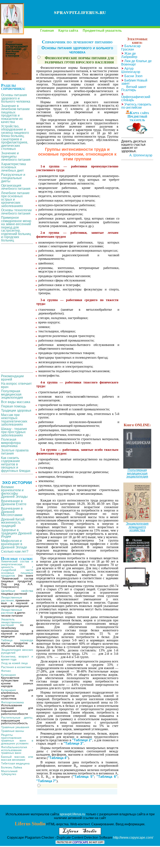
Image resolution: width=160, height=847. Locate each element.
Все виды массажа (15, 402)
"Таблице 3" (74, 743)
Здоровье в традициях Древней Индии (16, 533)
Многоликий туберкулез (9, 772)
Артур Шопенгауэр (130, 70)
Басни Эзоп (133, 76)
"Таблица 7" (46, 781)
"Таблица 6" (107, 776)
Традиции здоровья (16, 410)
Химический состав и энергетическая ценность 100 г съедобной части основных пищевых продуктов (17, 568)
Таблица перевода (17, 640)
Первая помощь (13, 406)
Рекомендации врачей (12, 377)
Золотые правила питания (15, 452)
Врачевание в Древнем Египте (13, 502)
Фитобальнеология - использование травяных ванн (17, 749)
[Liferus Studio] (80, 833)
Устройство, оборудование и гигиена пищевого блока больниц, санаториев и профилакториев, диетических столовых (15, 137)
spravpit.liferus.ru (72, 814)
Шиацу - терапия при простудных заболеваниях (14, 432)
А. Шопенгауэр (140, 155)
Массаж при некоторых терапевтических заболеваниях (14, 419)
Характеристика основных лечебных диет (13, 167)
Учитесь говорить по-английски (136, 106)
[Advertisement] (17, 308)
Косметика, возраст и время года (17, 658)
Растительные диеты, (17, 717)
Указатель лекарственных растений (11, 622)
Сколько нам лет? (14, 551)
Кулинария (8, 674)
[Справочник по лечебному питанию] (12, 18)
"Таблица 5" (83, 776)
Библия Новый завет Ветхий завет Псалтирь (134, 85)
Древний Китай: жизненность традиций (13, 523)
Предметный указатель (102, 30)
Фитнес (6, 670)
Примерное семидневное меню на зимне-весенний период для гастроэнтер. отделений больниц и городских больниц (16, 229)
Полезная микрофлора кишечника (11, 443)
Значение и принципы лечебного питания (15, 156)
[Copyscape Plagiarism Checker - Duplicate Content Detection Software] (80, 842)
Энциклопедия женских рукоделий (17, 651)
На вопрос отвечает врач (16, 385)
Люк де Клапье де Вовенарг (136, 62)
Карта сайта (68, 30)
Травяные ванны (12, 731)
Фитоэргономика (12, 702)
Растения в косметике (16, 667)
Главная (47, 30)
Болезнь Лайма (11, 767)
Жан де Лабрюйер (129, 55)
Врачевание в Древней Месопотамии (12, 512)
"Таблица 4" (58, 758)
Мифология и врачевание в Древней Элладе (14, 544)
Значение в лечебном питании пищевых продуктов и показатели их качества (15, 114)
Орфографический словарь (135, 98)
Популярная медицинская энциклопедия (12, 394)
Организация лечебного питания (15, 187)
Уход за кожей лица (14, 663)
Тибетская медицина (15, 763)
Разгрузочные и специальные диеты (13, 178)
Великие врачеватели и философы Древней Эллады (14, 492)
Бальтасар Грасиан (131, 47)
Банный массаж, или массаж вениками (17, 758)
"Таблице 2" (82, 740)
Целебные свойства (17, 590)
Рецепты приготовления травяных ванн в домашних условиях (17, 739)
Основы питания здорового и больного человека (77, 49)
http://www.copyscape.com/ (133, 837)
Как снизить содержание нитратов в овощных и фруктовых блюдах (15, 464)
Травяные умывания (15, 727)
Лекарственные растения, (11, 599)
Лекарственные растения (11, 611)
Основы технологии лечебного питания (16, 211)
